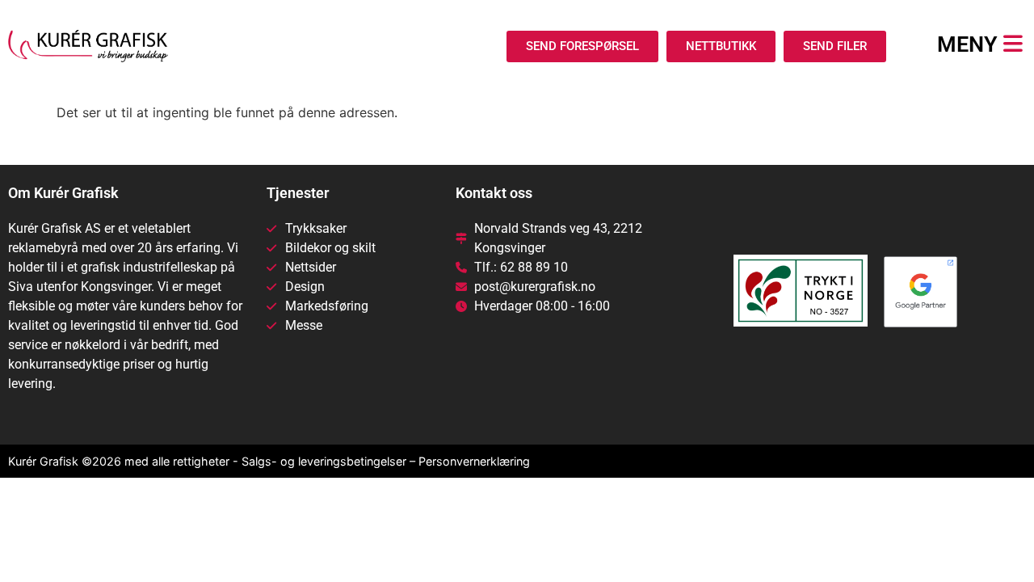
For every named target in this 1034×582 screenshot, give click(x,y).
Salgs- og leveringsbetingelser (324, 461)
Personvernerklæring (474, 461)
